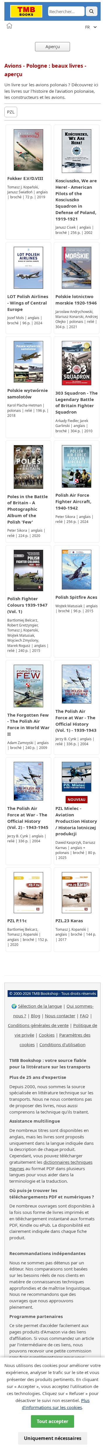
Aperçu (53, 46)
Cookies (47, 1035)
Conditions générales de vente (38, 1025)
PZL (11, 112)
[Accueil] (9, 25)
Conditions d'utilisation (62, 1044)
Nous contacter (60, 1016)
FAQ (84, 1016)
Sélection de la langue (40, 1006)
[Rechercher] (91, 11)
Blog (35, 1016)
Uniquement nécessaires (52, 1438)
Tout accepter (52, 1421)
